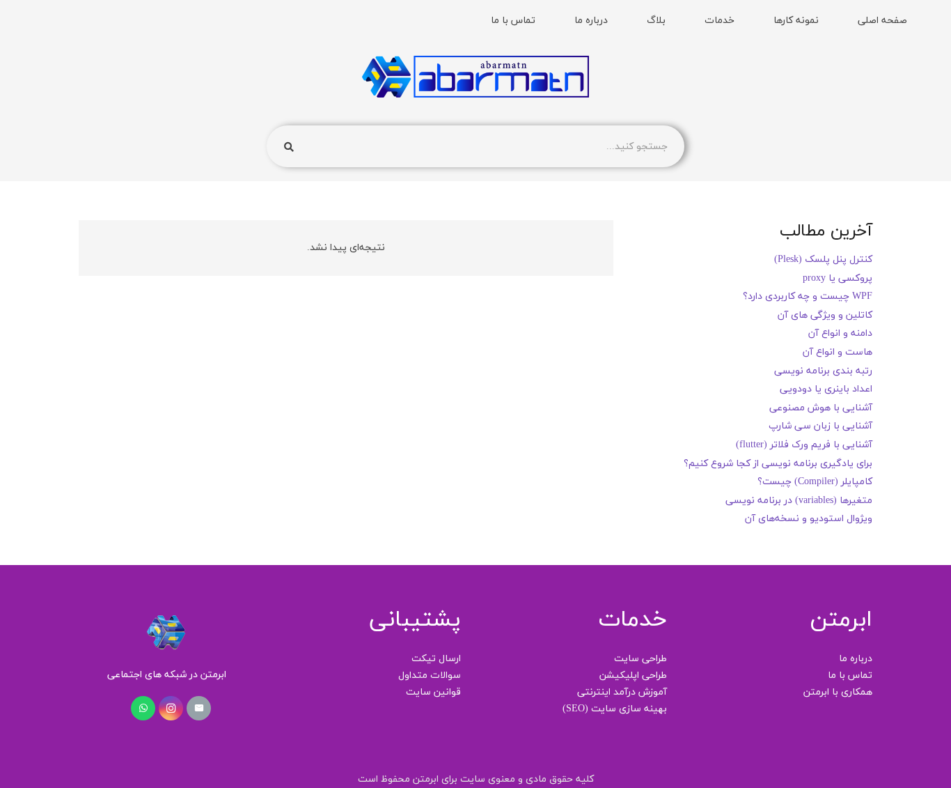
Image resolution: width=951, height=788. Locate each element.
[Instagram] (171, 708)
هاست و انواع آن (837, 352)
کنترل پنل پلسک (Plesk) (823, 259)
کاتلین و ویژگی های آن (825, 315)
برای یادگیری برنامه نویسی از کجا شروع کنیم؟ (778, 463)
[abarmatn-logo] (475, 77)
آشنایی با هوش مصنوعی (820, 408)
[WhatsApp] (143, 708)
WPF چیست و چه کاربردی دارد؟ (807, 296)
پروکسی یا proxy (837, 278)
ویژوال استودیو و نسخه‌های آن (808, 518)
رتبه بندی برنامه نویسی (823, 371)
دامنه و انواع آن (840, 333)
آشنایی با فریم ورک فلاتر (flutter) (804, 444)
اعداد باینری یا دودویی (826, 389)
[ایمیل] (199, 708)
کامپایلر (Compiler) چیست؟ (814, 481)
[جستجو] (289, 147)
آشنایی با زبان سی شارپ (820, 426)
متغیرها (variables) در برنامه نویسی (798, 500)
